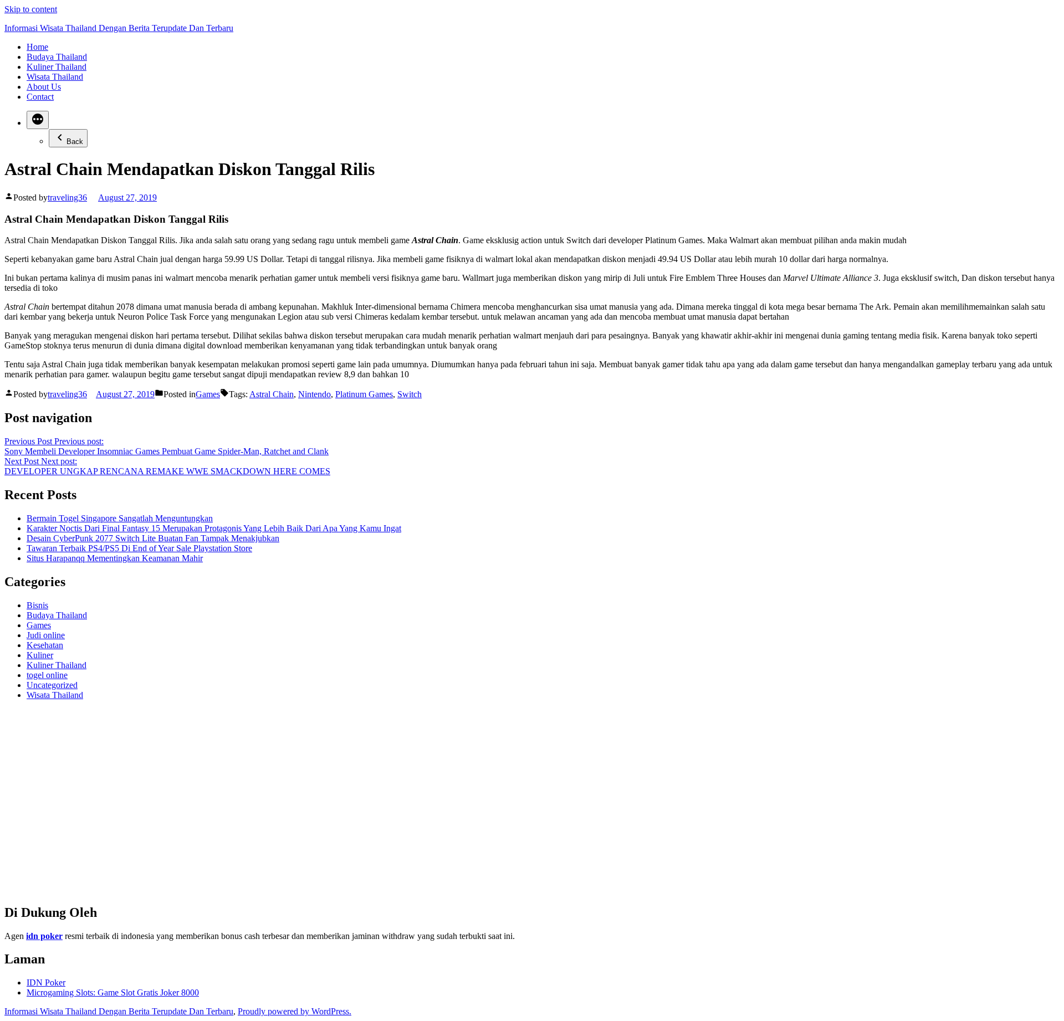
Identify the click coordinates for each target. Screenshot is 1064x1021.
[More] (38, 120)
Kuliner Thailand (56, 66)
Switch (409, 394)
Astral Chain (271, 394)
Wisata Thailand (55, 76)
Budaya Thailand (57, 56)
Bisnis (37, 605)
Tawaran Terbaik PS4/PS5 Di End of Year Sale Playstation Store (139, 548)
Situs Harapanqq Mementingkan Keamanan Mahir (115, 558)
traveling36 (67, 197)
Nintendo (314, 394)
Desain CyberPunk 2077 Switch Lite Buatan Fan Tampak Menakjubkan (153, 538)
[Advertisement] (336, 806)
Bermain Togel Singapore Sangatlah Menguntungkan (120, 518)
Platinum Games (364, 394)
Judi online (46, 635)
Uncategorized (52, 685)
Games (208, 394)
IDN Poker (46, 982)
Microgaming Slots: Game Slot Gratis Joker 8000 (113, 992)
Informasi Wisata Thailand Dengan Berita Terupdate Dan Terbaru (118, 28)
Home (37, 47)
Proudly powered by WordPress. (294, 1011)
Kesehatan (45, 645)
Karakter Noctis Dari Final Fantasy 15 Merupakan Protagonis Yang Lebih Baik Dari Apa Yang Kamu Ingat (214, 528)
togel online (47, 675)
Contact (40, 96)
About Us (44, 86)
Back (74, 141)
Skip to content (30, 9)
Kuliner (40, 655)
